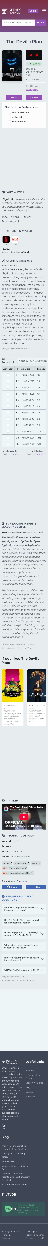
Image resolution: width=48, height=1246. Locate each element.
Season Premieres (34, 1082)
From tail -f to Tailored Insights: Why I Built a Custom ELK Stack (16, 1176)
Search (40, 22)
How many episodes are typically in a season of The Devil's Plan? (22, 933)
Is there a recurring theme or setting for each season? (21, 959)
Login (33, 11)
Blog (28, 1087)
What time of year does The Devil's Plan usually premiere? (21, 908)
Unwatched (17, 454)
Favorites (30, 1070)
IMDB (35, 863)
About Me (30, 1096)
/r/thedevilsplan (15, 868)
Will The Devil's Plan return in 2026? (21, 970)
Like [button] (38, 887)
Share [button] (14, 887)
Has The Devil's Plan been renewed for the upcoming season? (21, 921)
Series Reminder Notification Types (15, 1167)
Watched (6, 454)
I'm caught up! (32, 89)
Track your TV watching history (13, 1155)
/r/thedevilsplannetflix (18, 873)
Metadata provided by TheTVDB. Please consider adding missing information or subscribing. (29, 1209)
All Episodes (18, 117)
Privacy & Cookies (10, 1231)
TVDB (6, 863)
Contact (29, 1091)
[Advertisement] (24, 159)
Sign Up (34, 97)
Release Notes (9, 1161)
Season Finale (19, 121)
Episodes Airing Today (33, 1077)
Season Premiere (21, 112)
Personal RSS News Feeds (14, 1184)
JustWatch (24, 252)
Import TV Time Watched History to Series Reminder (14, 1147)
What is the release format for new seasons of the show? (21, 946)
